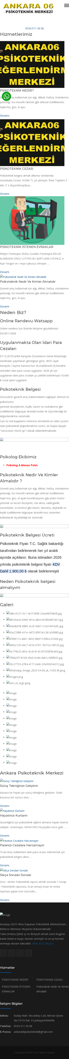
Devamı (4, 115)
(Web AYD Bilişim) (42, 943)
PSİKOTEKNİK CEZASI (16, 169)
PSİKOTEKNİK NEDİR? (17, 90)
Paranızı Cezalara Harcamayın (22, 845)
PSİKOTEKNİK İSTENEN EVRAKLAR (26, 247)
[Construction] (28, 8)
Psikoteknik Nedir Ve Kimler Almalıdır (28, 281)
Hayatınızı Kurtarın (13, 815)
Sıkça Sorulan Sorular (15, 875)
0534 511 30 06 (34, 28)
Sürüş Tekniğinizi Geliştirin (19, 786)
